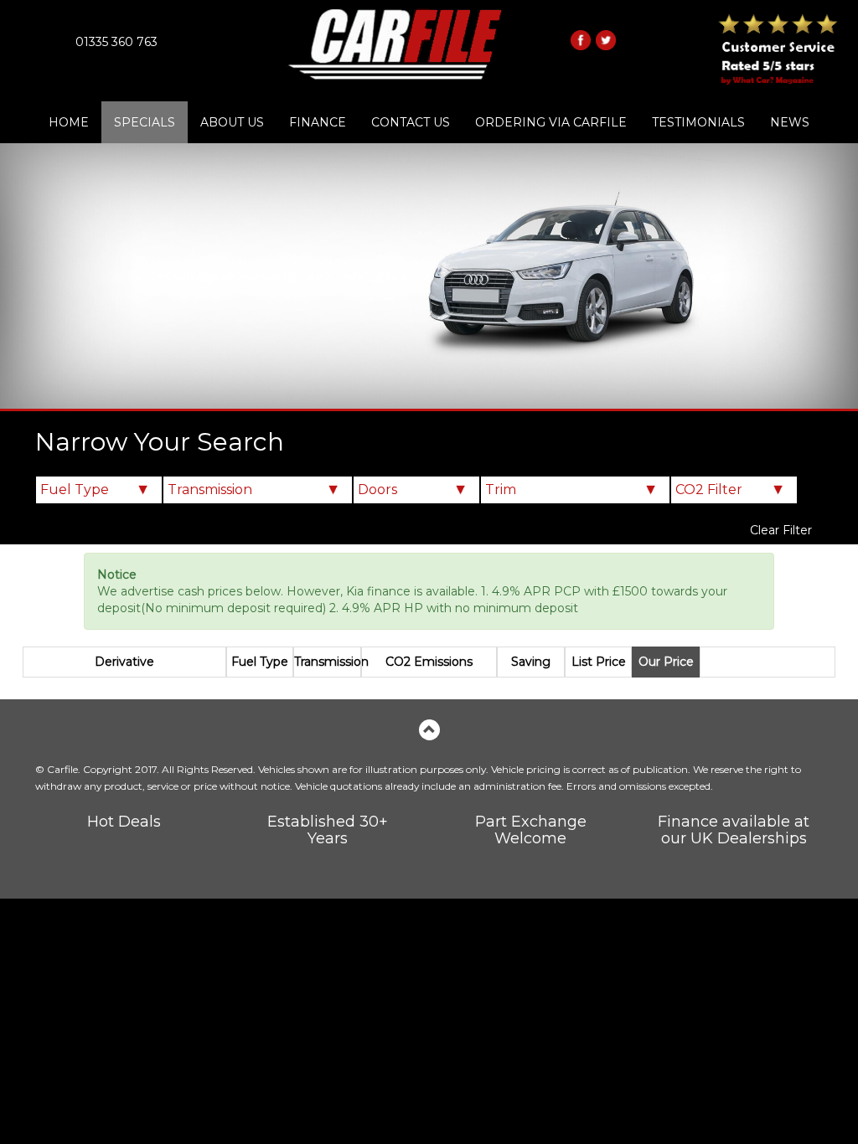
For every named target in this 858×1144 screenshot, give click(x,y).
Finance (317, 122)
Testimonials (698, 122)
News (789, 122)
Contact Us (410, 122)
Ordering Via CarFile (551, 122)
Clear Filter (781, 530)
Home (69, 122)
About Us (232, 122)
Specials (144, 122)
